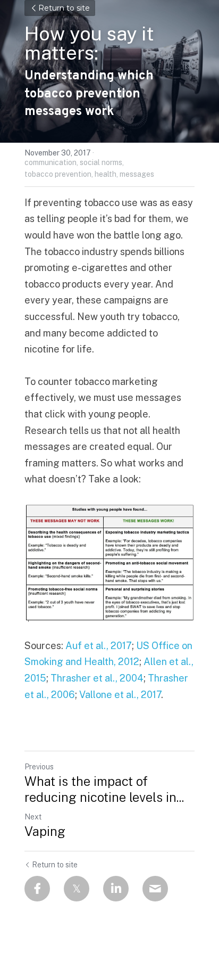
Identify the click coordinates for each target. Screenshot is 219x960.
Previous (39, 766)
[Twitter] (76, 888)
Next (32, 817)
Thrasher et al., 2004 (97, 678)
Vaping (44, 831)
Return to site (64, 8)
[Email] (155, 888)
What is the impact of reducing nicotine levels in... (104, 789)
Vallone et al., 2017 (120, 694)
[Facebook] (37, 888)
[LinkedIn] (116, 888)
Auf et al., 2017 (98, 645)
